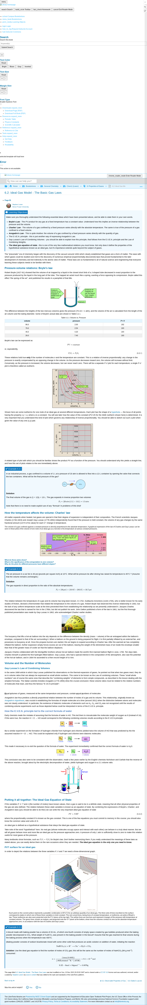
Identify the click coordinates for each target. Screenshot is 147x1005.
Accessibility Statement (78, 1001)
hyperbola (116, 412)
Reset (4, 63)
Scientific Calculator (12, 125)
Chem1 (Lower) (72, 186)
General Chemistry (51, 186)
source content (31, 975)
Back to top (9, 980)
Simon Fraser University (20, 207)
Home (15, 186)
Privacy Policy (47, 1001)
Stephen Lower (17, 204)
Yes (30, 987)
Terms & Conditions (61, 1001)
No (40, 987)
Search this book (6, 40)
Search (8, 181)
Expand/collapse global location (141, 185)
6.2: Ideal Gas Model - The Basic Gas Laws (31, 972)
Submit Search (7, 47)
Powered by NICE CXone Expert (38, 997)
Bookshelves (31, 186)
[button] (8, 142)
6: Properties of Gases (95, 186)
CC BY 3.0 (104, 972)
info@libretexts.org (121, 1001)
